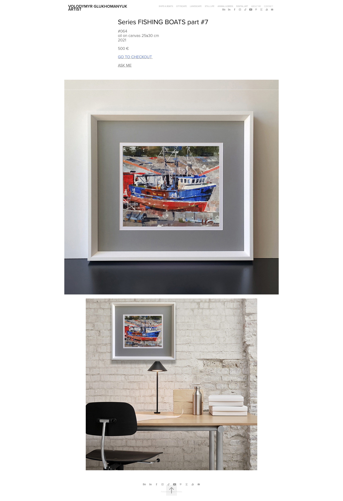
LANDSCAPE (196, 6)
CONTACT (268, 6)
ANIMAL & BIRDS (225, 6)
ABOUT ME (256, 6)
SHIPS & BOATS (166, 6)
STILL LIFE (209, 6)
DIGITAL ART (242, 6)
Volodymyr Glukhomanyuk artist (98, 7)
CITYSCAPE (181, 6)
